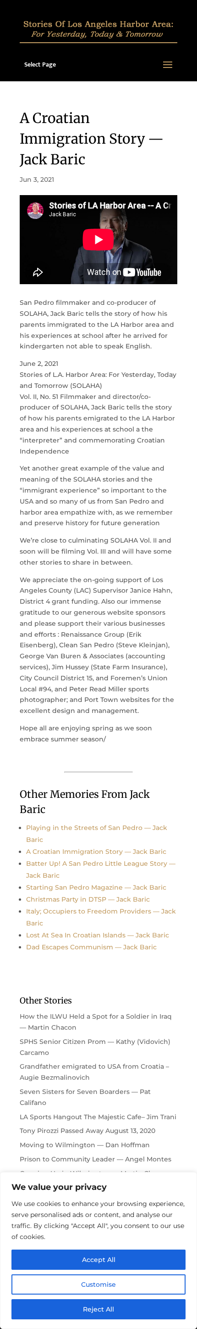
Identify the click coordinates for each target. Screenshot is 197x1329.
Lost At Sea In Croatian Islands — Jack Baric (97, 935)
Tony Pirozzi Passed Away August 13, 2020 (87, 1131)
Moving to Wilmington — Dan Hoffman (85, 1145)
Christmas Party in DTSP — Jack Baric (88, 899)
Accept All (98, 1260)
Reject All (98, 1309)
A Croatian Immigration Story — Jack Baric (96, 851)
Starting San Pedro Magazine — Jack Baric (96, 887)
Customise (98, 1284)
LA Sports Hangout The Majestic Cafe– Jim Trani (98, 1117)
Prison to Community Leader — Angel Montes (95, 1159)
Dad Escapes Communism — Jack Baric (91, 947)
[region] (98, 1250)
